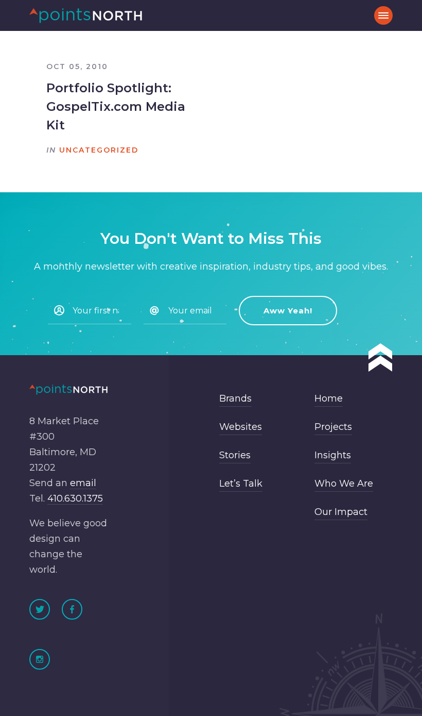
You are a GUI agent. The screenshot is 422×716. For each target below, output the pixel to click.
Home (328, 398)
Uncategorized (98, 150)
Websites (240, 426)
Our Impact (340, 512)
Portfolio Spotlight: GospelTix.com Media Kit (115, 106)
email (83, 483)
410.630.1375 (75, 498)
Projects (333, 426)
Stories (235, 455)
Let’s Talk (240, 483)
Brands (235, 398)
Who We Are (343, 483)
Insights (332, 455)
